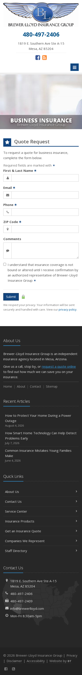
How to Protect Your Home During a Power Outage (38, 420)
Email (9, 187)
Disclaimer (14, 661)
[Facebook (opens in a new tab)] (37, 57)
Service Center (16, 511)
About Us (12, 491)
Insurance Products (19, 521)
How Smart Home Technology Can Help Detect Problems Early (41, 438)
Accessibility (36, 661)
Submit (11, 297)
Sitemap (52, 386)
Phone (10, 204)
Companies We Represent (25, 541)
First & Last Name (20, 170)
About (21, 386)
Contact (35, 386)
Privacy (71, 655)
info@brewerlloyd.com (27, 608)
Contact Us (13, 501)
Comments (12, 239)
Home (7, 386)
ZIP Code (12, 222)
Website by (60, 661)
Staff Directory (16, 550)
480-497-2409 (21, 601)
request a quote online (59, 366)
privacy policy (68, 309)
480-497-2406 (21, 593)
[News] (44, 57)
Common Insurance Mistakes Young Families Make (38, 455)
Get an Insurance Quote (23, 531)
